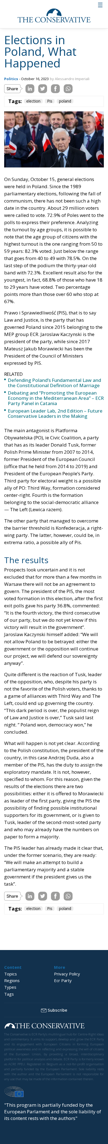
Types (10, 987)
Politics (11, 78)
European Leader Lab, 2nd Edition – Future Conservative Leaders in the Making (55, 413)
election (33, 101)
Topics (10, 974)
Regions (12, 980)
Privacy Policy (67, 974)
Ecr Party (63, 980)
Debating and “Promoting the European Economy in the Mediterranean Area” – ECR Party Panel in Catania (56, 398)
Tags (9, 994)
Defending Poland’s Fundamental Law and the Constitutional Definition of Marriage (54, 382)
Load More (54, 931)
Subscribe (57, 1010)
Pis (49, 101)
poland (65, 101)
